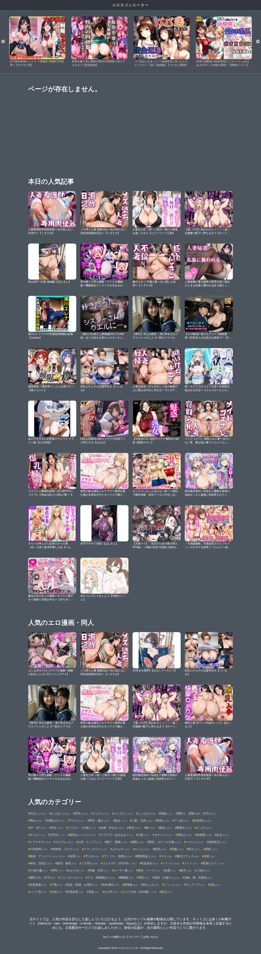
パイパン (171, 863)
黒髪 (211, 849)
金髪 (75, 856)
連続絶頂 (217, 842)
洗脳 (177, 849)
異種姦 (131, 884)
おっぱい (60, 813)
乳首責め (149, 863)
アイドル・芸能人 (118, 856)
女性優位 (111, 884)
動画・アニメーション (47, 856)
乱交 (223, 834)
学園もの (56, 820)
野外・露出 (99, 820)
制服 (166, 813)
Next (258, 42)
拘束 (163, 820)
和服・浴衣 (99, 870)
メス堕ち (89, 863)
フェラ (101, 813)
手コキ (92, 856)
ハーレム (194, 842)
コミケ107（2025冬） (119, 863)
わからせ (76, 870)
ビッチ (203, 827)
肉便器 (204, 834)
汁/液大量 (38, 870)
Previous (3, 42)
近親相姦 (38, 884)
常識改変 (75, 891)
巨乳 (81, 813)
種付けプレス (188, 856)
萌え (194, 849)
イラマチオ (40, 842)
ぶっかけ (147, 813)
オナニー (163, 834)
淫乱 (215, 884)
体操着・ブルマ (65, 849)
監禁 (160, 849)
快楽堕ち (203, 820)
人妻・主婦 (142, 820)
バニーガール (71, 877)
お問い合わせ (150, 936)
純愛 (170, 870)
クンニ (142, 849)
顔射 (209, 856)
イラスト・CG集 (82, 827)
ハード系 (38, 891)
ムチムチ (121, 849)
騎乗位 (184, 827)
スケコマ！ (135, 936)
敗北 (166, 891)
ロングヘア (195, 884)
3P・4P (38, 827)
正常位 (57, 834)
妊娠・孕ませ (112, 827)
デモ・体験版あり (101, 877)
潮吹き (184, 834)
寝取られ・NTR (42, 877)
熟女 (166, 827)
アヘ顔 (181, 820)
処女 (121, 820)
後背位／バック (82, 834)
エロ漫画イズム (117, 936)
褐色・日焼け (41, 863)
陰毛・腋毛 (66, 863)
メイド (191, 863)
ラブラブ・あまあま (117, 834)
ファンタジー (95, 849)
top (105, 936)
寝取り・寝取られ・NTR (196, 813)
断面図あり (146, 856)
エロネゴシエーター (130, 5)
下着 (56, 884)
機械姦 (127, 877)
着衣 (135, 827)
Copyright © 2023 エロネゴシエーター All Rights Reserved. (130, 948)
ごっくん (172, 884)
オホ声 (111, 891)
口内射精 (39, 849)
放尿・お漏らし (166, 877)
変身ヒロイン (213, 863)
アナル (76, 820)
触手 (185, 870)
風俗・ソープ (149, 870)
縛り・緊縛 (116, 842)
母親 (93, 891)
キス (166, 856)
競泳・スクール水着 (165, 842)
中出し (38, 813)
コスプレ (64, 842)
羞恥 (138, 842)
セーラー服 (123, 870)
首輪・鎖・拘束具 (198, 877)
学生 (57, 827)
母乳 (143, 877)
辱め (36, 820)
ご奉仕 (203, 870)
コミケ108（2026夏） (139, 891)
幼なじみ (151, 884)
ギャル (37, 834)
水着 (143, 834)
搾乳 (57, 870)
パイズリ (123, 813)
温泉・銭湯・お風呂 (82, 884)
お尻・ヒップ (90, 842)
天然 (56, 891)
